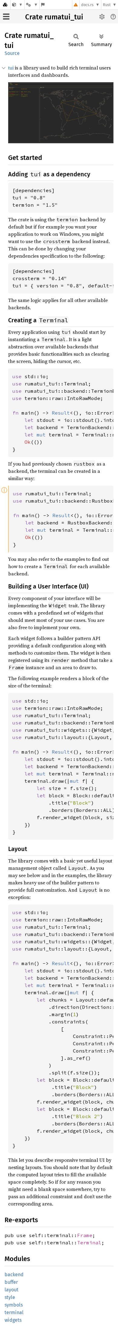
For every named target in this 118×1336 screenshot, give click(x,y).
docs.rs (87, 4)
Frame (84, 1235)
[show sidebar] (6, 16)
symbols (14, 1305)
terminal (14, 1312)
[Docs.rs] (5, 4)
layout (11, 1290)
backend (14, 1274)
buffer (11, 1282)
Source (12, 53)
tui (11, 67)
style (10, 1297)
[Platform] (32, 4)
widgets (13, 1320)
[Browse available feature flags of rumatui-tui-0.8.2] (43, 4)
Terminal (89, 1242)
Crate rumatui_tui (54, 17)
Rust (107, 4)
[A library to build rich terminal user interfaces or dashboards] (17, 4)
